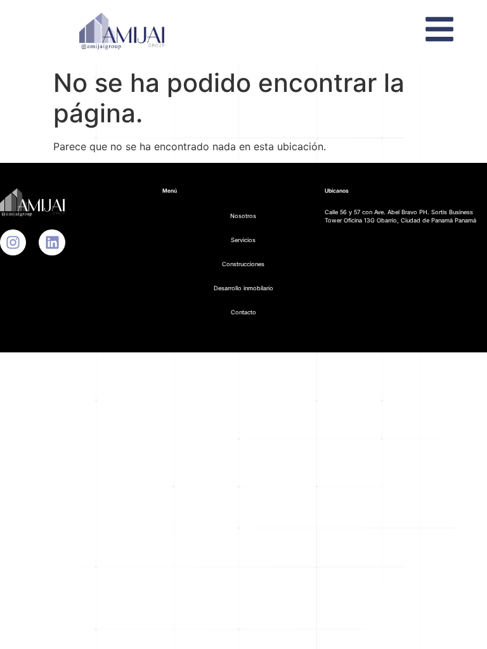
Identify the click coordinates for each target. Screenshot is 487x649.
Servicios (243, 239)
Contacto (243, 312)
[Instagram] (13, 242)
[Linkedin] (52, 242)
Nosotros (243, 215)
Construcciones (243, 263)
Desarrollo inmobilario (243, 288)
